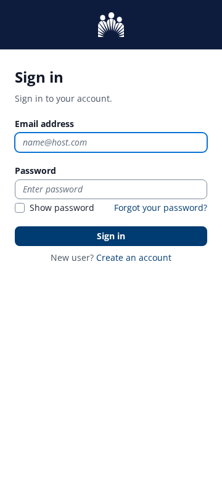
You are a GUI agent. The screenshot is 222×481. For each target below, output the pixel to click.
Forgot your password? (160, 207)
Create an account (133, 257)
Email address (44, 124)
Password (35, 170)
